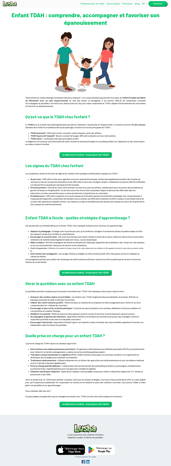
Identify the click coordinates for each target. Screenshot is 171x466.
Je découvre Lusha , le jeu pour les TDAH (85, 154)
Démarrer (157, 3)
